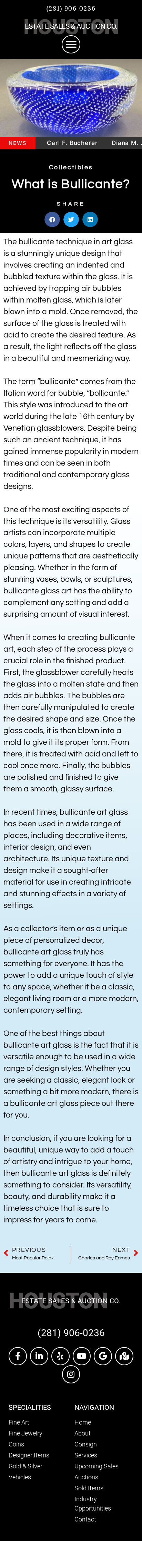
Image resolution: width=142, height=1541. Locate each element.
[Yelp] (60, 1356)
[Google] (103, 1356)
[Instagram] (71, 1374)
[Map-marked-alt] (124, 1356)
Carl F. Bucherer (61, 142)
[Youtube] (82, 1356)
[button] (71, 44)
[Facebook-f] (18, 1356)
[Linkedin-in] (39, 1356)
